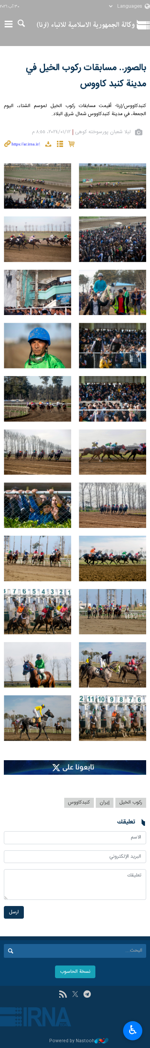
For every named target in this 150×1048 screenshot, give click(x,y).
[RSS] (63, 995)
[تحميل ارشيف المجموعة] (48, 145)
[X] (75, 995)
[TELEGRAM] (87, 995)
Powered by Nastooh (72, 1041)
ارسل (14, 912)
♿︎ (132, 1030)
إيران (105, 803)
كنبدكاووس (79, 803)
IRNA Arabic (86, 25)
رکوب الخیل (130, 803)
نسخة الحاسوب (75, 972)
